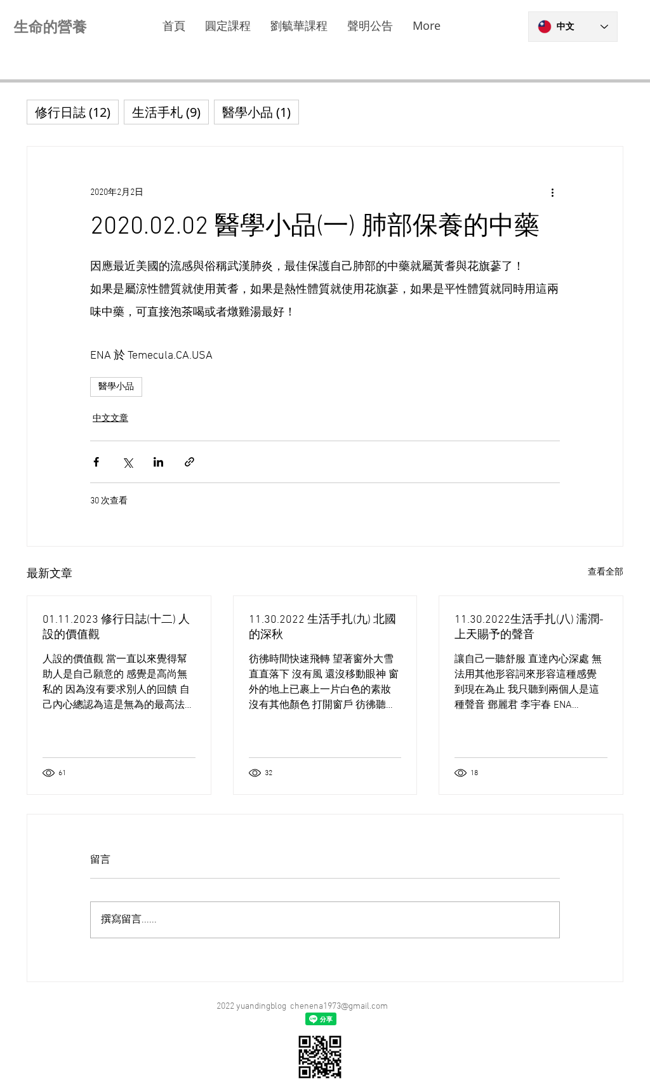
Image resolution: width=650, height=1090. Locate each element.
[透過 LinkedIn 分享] (158, 462)
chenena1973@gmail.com (339, 1006)
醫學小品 (116, 387)
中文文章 (110, 418)
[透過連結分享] (189, 462)
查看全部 (605, 572)
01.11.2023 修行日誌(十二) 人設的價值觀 (116, 627)
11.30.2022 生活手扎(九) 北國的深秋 (322, 627)
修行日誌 (77, 112)
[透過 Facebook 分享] (96, 462)
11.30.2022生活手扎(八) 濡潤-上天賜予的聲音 (529, 627)
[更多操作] (552, 192)
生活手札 (170, 112)
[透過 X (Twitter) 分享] (127, 462)
